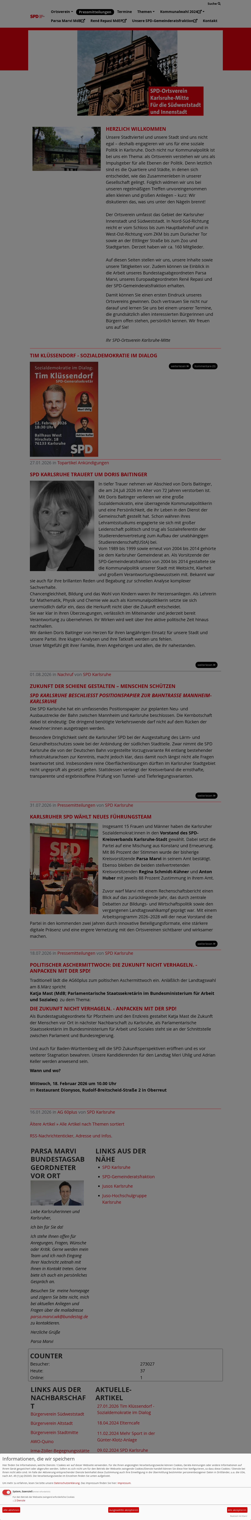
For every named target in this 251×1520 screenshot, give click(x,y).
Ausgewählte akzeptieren (123, 1510)
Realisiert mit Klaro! (238, 1516)
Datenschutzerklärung (67, 1483)
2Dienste (19, 1500)
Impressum (124, 1483)
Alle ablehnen (11, 1510)
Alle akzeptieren (237, 1510)
